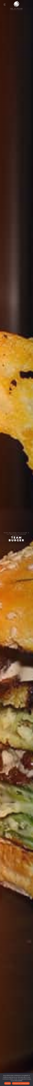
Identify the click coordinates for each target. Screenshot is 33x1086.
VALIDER (7, 1083)
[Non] (31, 1079)
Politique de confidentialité (21, 1083)
